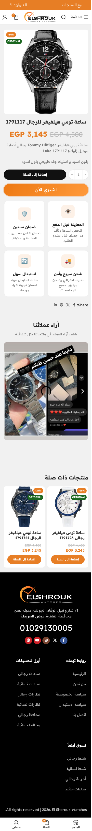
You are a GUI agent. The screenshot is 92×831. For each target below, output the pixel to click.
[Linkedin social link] (55, 305)
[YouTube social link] (37, 640)
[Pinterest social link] (61, 305)
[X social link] (68, 305)
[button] (9, 391)
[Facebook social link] (74, 305)
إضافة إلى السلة (35, 174)
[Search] (63, 17)
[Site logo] (40, 16)
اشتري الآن (46, 190)
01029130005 (46, 628)
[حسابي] (5, 17)
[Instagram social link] (46, 640)
